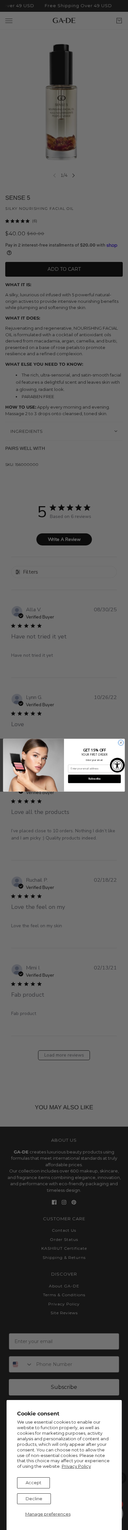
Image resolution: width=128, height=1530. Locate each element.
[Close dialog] (121, 742)
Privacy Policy (76, 1466)
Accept (33, 1482)
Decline (34, 1498)
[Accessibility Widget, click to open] (117, 765)
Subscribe (94, 778)
